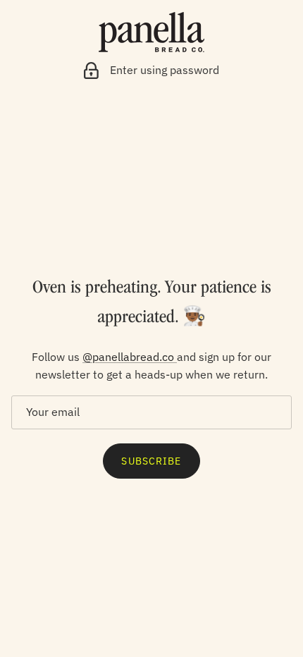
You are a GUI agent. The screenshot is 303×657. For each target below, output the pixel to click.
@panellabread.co (129, 357)
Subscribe (151, 461)
